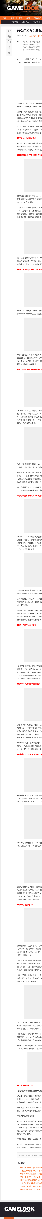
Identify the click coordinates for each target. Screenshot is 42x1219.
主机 (28, 18)
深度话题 (14, 22)
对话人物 (25, 22)
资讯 (12, 18)
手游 (20, 18)
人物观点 (32, 36)
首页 (5, 18)
